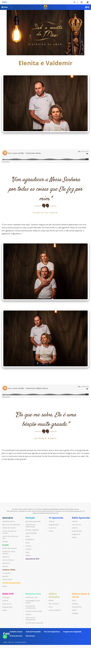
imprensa (5, 557)
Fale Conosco (30, 636)
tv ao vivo (52, 528)
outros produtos (55, 610)
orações (28, 549)
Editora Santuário (54, 595)
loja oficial (6, 563)
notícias (5, 566)
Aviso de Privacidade (33, 632)
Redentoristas (33, 593)
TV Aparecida (56, 517)
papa (27, 552)
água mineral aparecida (11, 525)
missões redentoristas (34, 611)
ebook (74, 610)
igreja (28, 536)
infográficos (30, 539)
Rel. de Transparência (52, 632)
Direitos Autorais (16, 636)
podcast (75, 528)
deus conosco (54, 604)
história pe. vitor (32, 597)
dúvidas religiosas (32, 530)
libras (28, 543)
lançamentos (76, 607)
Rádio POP (8, 593)
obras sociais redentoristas (31, 618)
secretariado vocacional (34, 623)
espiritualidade (31, 533)
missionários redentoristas (31, 607)
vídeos (4, 586)
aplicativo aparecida (33, 521)
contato (5, 541)
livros (51, 607)
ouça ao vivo (76, 525)
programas (76, 534)
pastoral (5, 576)
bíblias (51, 600)
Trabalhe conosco (16, 632)
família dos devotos (9, 548)
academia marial (8, 521)
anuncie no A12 (32, 559)
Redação (30, 517)
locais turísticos (8, 560)
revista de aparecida (11, 583)
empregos (6, 597)
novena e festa (8, 569)
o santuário (6, 573)
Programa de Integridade (72, 632)
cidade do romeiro (9, 528)
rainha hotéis (7, 579)
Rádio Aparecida (81, 517)
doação (5, 545)
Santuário (7, 517)
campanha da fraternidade (31, 526)
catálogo (75, 613)
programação (54, 525)
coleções (75, 604)
